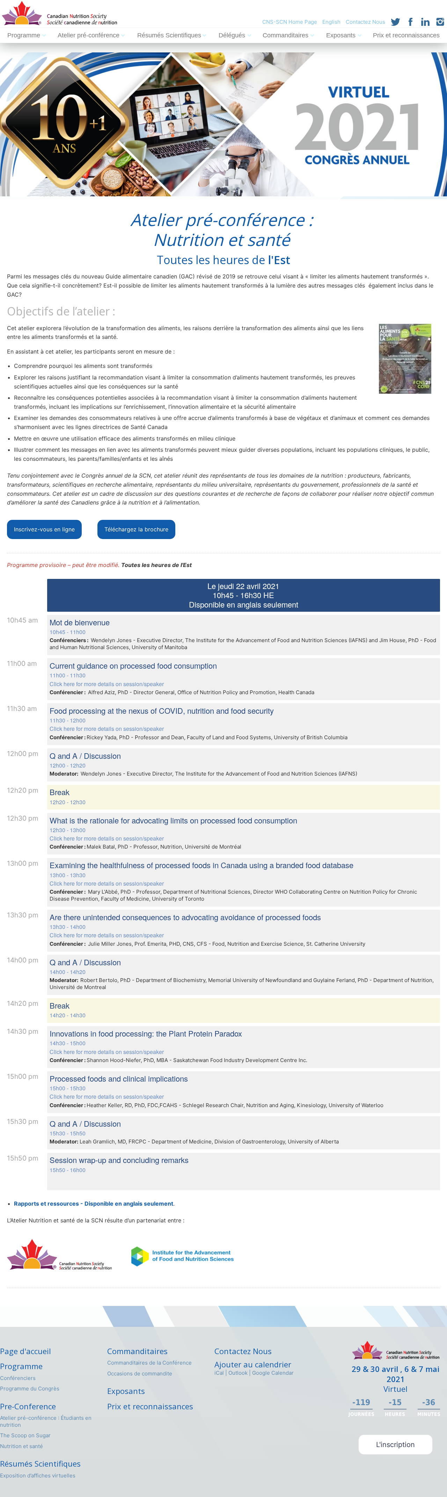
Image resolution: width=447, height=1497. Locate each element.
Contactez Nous (365, 22)
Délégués (232, 35)
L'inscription (395, 1444)
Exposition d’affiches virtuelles (37, 1475)
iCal (219, 1372)
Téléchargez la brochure (136, 529)
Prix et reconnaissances (406, 35)
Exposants (341, 35)
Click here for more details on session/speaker (107, 684)
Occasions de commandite (139, 1373)
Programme (23, 35)
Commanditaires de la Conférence (149, 1362)
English (331, 22)
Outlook (238, 1372)
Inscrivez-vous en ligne (44, 529)
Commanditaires (285, 35)
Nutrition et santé (21, 1446)
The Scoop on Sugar (25, 1435)
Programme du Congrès (29, 1388)
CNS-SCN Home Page (289, 22)
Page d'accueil (25, 1351)
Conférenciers (18, 1378)
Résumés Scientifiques (169, 35)
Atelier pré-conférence (88, 35)
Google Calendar (273, 1372)
